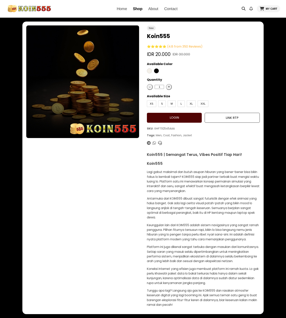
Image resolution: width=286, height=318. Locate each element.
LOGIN (174, 117)
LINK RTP (232, 118)
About (153, 9)
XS (151, 103)
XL (191, 103)
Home (122, 9)
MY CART (271, 8)
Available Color (160, 64)
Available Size (158, 96)
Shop (137, 9)
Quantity (154, 79)
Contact (171, 9)
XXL (203, 103)
